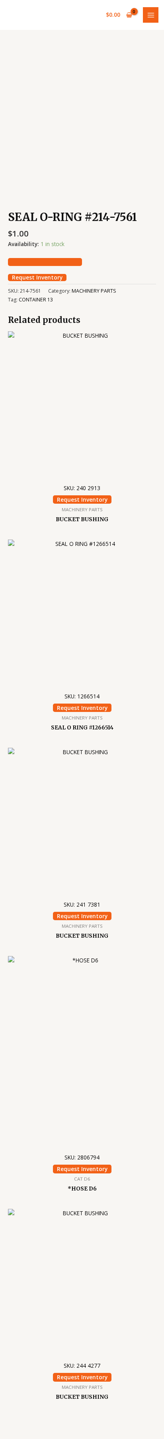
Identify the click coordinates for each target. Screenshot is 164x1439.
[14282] (45, 262)
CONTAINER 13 (36, 299)
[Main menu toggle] (150, 15)
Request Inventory (37, 277)
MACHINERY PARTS (94, 290)
